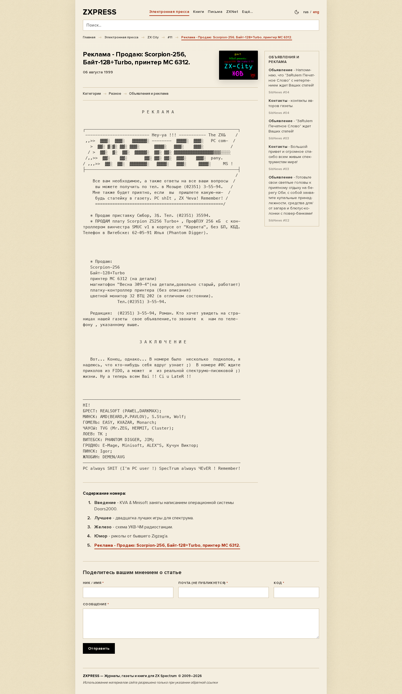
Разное (115, 93)
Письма (215, 11)
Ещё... (247, 11)
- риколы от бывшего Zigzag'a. (131, 536)
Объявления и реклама (148, 93)
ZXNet (232, 11)
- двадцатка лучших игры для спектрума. (144, 518)
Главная (89, 37)
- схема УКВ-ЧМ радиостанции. (133, 527)
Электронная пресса (169, 11)
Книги (198, 11)
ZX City (153, 37)
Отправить (99, 648)
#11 (170, 37)
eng (316, 12)
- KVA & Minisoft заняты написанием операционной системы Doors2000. (164, 506)
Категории (92, 93)
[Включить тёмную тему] (297, 12)
